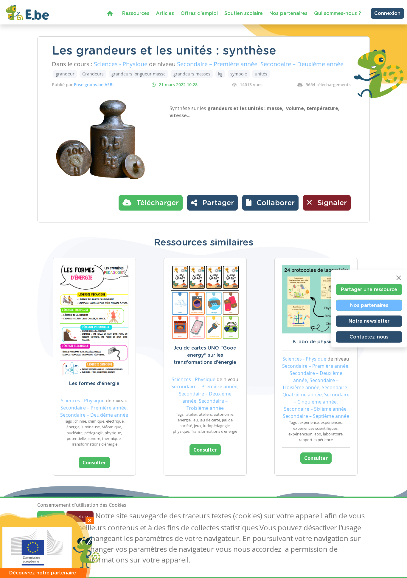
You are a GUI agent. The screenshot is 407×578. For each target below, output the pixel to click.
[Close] (398, 278)
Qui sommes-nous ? (337, 13)
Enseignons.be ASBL (94, 84)
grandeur (65, 74)
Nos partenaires (288, 13)
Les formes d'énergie (94, 383)
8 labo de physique (316, 341)
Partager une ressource (369, 289)
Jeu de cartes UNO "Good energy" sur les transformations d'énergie (205, 355)
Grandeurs (93, 74)
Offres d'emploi (199, 13)
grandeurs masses (191, 74)
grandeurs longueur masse (138, 74)
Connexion (387, 13)
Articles (165, 13)
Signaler (331, 203)
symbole (238, 74)
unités (261, 74)
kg (220, 74)
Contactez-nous (369, 337)
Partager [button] (217, 203)
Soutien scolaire (243, 13)
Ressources (135, 13)
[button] (270, 203)
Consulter (94, 462)
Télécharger (156, 203)
